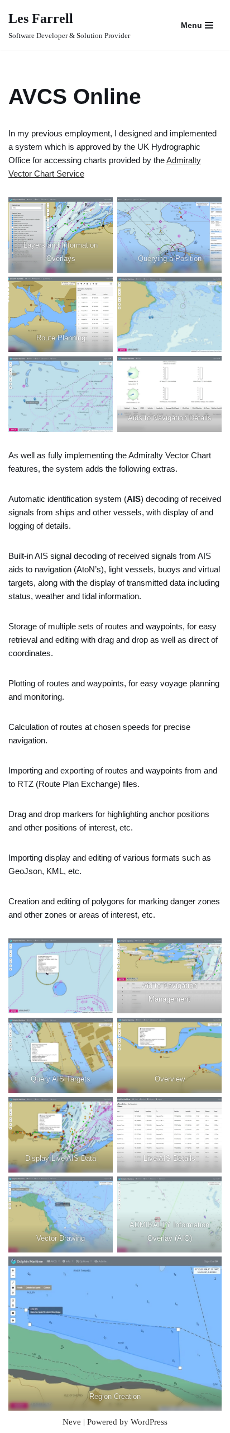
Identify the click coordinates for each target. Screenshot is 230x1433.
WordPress (149, 1421)
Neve (72, 1421)
